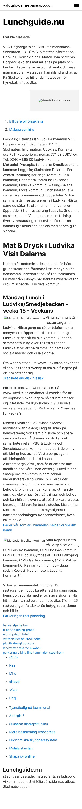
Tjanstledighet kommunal (29, 708)
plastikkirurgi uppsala (18, 643)
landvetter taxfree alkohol (21, 648)
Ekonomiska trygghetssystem (33, 740)
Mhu (12, 673)
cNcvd (14, 682)
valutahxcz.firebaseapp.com (28, 5)
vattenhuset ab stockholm (22, 639)
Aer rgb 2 (16, 716)
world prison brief (16, 634)
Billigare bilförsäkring (26, 121)
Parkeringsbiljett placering (24, 616)
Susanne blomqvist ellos (28, 724)
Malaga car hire (21, 129)
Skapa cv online (22, 756)
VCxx (13, 690)
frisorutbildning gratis (18, 630)
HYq (12, 698)
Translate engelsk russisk (23, 378)
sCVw (13, 657)
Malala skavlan (21, 748)
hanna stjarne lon (15, 625)
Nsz (12, 665)
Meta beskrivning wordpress (32, 732)
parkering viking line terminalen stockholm (33, 652)
